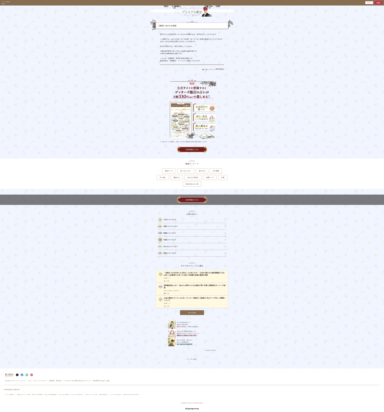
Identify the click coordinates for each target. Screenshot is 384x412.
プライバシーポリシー (40, 380)
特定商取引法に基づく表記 (101, 380)
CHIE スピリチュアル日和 (91, 394)
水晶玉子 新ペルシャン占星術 (23, 394)
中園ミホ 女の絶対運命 (37, 394)
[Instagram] (31, 374)
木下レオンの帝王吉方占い (77, 394)
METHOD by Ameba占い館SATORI (131, 394)
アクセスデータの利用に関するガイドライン (77, 380)
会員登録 (378, 2)
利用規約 (51, 380)
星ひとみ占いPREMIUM (64, 394)
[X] (17, 374)
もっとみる (192, 312)
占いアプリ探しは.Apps (115, 394)
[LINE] (26, 374)
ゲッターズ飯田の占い (10, 394)
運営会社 (59, 380)
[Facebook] (22, 374)
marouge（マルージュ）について (15, 380)
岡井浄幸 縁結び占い (103, 394)
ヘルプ (30, 380)
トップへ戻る (192, 359)
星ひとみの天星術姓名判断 (51, 394)
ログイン (369, 2)
